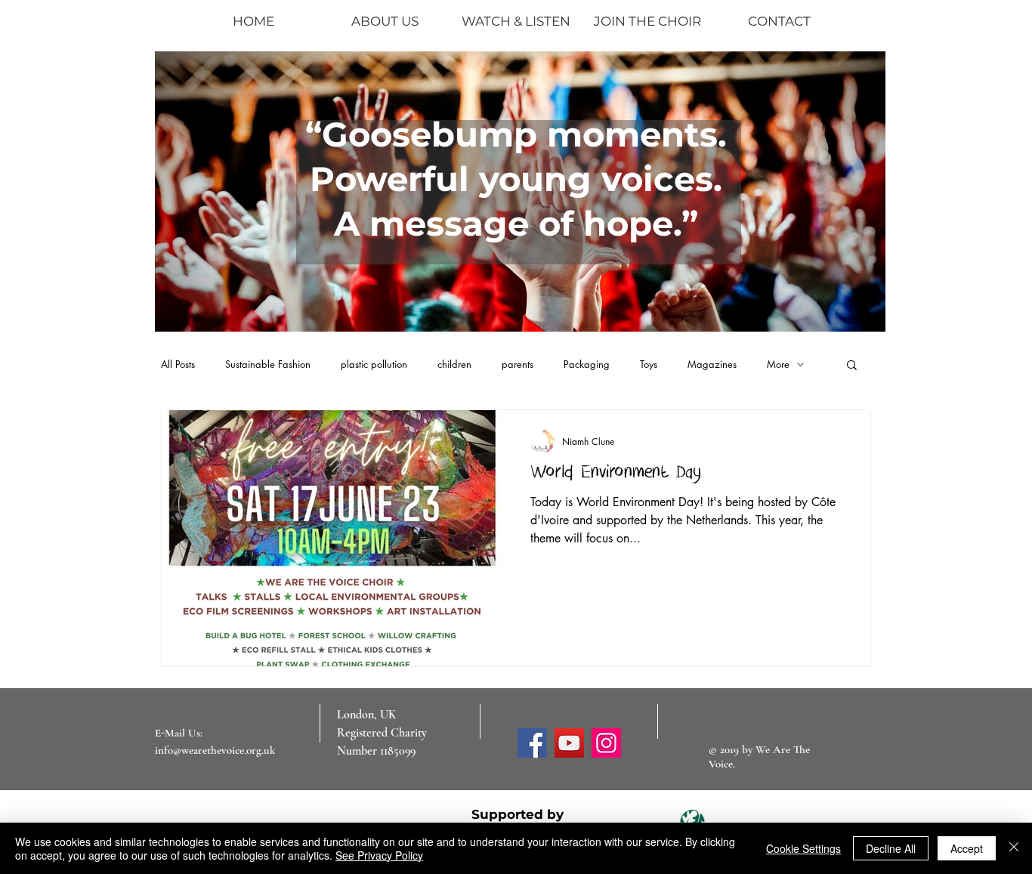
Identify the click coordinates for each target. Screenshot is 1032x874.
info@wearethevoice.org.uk (215, 750)
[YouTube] (569, 743)
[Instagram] (606, 743)
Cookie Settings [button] (803, 848)
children (454, 364)
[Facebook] (532, 743)
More (778, 364)
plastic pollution (374, 364)
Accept (966, 848)
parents (517, 364)
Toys (648, 364)
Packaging (587, 364)
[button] (852, 366)
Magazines (712, 364)
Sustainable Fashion (268, 364)
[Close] (1014, 848)
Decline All (891, 848)
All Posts (178, 364)
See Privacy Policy (379, 855)
